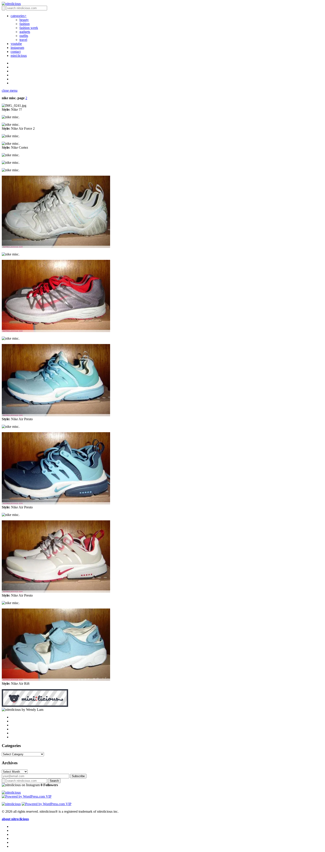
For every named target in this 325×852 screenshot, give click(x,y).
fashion (24, 24)
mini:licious (19, 55)
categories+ (19, 16)
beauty (24, 20)
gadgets (24, 32)
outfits (23, 36)
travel (23, 40)
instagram (17, 47)
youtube (16, 44)
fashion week (28, 28)
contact (16, 51)
